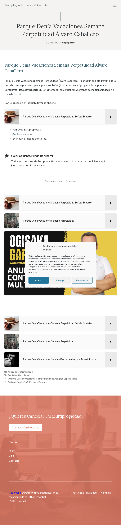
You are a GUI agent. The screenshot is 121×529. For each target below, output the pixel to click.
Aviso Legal (106, 492)
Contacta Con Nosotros (25, 427)
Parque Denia (17, 65)
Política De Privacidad (84, 492)
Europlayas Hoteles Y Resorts (26, 5)
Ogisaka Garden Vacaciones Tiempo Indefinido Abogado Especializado (42, 378)
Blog (11, 455)
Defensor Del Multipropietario (61, 42)
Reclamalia (15, 492)
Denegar (60, 280)
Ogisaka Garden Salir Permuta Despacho (28, 382)
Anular (16, 134)
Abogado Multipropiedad (20, 371)
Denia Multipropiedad (19, 375)
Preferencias (82, 280)
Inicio (12, 450)
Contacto (14, 460)
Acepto (38, 280)
